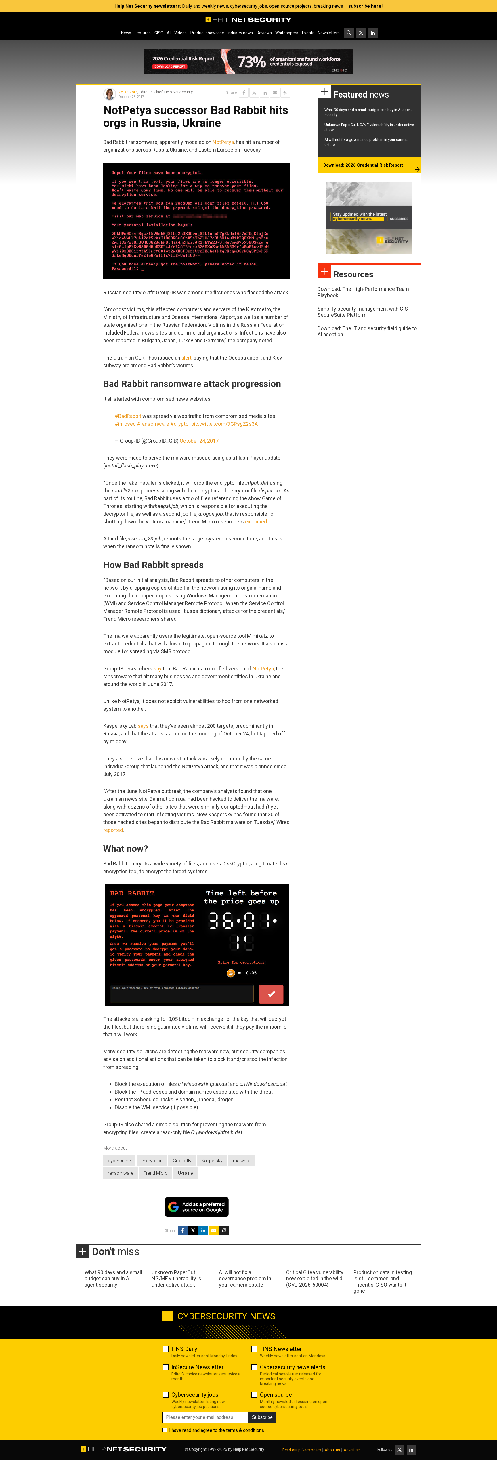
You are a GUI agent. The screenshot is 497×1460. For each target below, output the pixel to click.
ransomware (120, 1173)
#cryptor (180, 424)
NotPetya (223, 142)
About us (332, 1450)
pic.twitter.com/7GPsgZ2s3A (224, 424)
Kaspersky (212, 1160)
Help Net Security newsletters (147, 6)
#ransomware (153, 424)
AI (169, 32)
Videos (180, 32)
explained (256, 522)
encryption (152, 1160)
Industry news (240, 32)
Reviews (264, 32)
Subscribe (262, 1417)
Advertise (352, 1450)
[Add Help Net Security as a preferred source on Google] (285, 93)
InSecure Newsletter (197, 1367)
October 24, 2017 (199, 441)
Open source (276, 1394)
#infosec (125, 424)
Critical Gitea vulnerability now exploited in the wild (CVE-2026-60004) (314, 1278)
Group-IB (182, 1160)
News (126, 32)
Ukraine (185, 1173)
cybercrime (119, 1160)
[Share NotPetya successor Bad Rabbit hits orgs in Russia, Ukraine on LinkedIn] (264, 93)
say (158, 669)
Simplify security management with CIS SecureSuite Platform (363, 312)
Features (143, 32)
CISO (158, 32)
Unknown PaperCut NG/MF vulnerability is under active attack (176, 1278)
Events (308, 32)
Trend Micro (156, 1173)
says (143, 726)
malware (242, 1160)
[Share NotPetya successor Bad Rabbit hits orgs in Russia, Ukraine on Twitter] (254, 93)
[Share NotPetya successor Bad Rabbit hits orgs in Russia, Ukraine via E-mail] (275, 93)
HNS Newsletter (281, 1349)
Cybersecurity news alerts (292, 1367)
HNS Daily (184, 1349)
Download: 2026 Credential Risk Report (363, 165)
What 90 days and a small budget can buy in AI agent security (113, 1278)
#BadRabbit (128, 416)
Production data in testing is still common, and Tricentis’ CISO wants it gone (382, 1281)
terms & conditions (245, 1430)
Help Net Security (248, 1449)
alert (186, 358)
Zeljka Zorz (127, 92)
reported (113, 830)
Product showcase (207, 32)
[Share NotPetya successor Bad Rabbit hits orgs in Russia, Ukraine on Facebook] (244, 93)
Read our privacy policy (301, 1450)
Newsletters (329, 32)
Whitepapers (286, 32)
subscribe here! (365, 6)
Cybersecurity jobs (194, 1394)
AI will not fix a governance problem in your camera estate (245, 1278)
